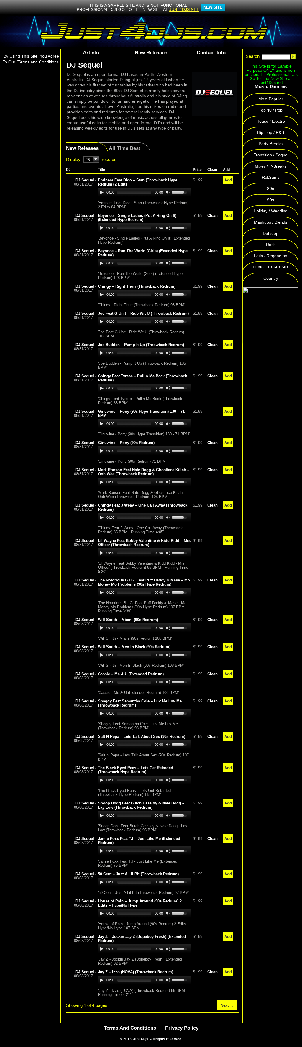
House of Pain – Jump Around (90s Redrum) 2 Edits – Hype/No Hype (140, 903)
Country (270, 278)
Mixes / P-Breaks (270, 166)
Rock (270, 244)
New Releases (151, 52)
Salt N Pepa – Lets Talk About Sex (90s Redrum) (141, 736)
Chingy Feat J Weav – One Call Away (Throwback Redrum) (142, 507)
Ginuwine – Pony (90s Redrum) (126, 442)
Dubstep (270, 233)
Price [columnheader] (197, 170)
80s (270, 188)
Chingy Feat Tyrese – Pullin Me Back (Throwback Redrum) (142, 378)
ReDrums (271, 177)
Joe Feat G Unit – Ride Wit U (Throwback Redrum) (143, 313)
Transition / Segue (271, 155)
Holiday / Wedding (271, 211)
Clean (212, 215)
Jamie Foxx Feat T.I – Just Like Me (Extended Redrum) (139, 840)
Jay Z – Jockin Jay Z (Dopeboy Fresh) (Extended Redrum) (142, 938)
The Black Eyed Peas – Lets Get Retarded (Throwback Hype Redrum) (135, 770)
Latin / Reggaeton (270, 255)
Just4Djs (140, 1039)
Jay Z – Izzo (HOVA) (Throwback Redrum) (135, 972)
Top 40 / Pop (271, 110)
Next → (227, 1005)
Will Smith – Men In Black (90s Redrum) (134, 647)
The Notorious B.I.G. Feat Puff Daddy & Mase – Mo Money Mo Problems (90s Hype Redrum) (144, 582)
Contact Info (211, 52)
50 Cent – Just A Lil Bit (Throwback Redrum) (138, 874)
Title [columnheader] (101, 170)
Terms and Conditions (130, 1028)
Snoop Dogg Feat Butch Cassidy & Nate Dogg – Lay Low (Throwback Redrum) (141, 805)
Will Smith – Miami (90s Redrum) (128, 619)
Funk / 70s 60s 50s (270, 267)
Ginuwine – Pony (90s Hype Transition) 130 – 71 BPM (141, 413)
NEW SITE (212, 7)
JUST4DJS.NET (184, 9)
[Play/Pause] (101, 192)
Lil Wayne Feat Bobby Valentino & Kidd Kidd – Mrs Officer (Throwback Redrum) (144, 542)
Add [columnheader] (226, 170)
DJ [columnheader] (68, 170)
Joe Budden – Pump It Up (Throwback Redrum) (141, 345)
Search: (253, 56)
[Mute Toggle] (168, 192)
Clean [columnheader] (212, 170)
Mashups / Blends (270, 222)
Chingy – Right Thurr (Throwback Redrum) (136, 286)
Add (228, 180)
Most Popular (270, 98)
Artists (91, 52)
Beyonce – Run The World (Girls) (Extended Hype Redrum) (143, 253)
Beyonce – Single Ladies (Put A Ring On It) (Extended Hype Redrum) (137, 217)
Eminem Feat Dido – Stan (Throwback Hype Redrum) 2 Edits (137, 182)
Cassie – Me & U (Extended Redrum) (131, 674)
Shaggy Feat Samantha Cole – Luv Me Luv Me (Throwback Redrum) (140, 703)
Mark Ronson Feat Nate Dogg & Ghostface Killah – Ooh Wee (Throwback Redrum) (143, 472)
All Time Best (124, 148)
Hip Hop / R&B (270, 132)
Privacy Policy (181, 1028)
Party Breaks (271, 143)
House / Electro (270, 121)
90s (270, 199)
